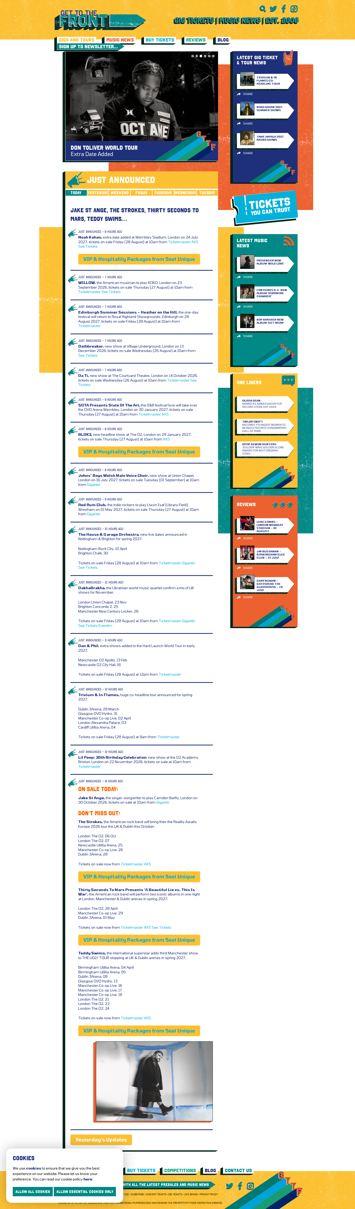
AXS (194, 242)
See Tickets (88, 246)
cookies (33, 1168)
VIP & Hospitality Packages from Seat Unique (139, 259)
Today (76, 193)
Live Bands (191, 1194)
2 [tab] (196, 56)
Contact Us (238, 1170)
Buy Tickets (160, 40)
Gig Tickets (175, 1194)
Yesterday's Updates (101, 1140)
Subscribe (137, 1194)
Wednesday (185, 193)
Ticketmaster (179, 242)
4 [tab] (205, 56)
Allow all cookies (32, 1192)
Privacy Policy (209, 1194)
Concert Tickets (156, 1194)
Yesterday (98, 193)
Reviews (196, 40)
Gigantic (94, 484)
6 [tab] (213, 56)
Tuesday (207, 193)
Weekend (120, 193)
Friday (141, 193)
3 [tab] (201, 56)
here (87, 1179)
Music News (120, 40)
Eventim (105, 625)
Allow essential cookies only (84, 1192)
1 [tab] (192, 56)
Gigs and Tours (76, 40)
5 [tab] (209, 56)
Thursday (163, 193)
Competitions (180, 1170)
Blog (223, 40)
